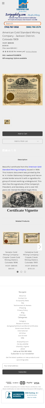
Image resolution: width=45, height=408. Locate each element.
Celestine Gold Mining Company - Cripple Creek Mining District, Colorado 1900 (31, 257)
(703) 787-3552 (11, 27)
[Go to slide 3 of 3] (25, 272)
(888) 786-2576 (33, 27)
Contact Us (22, 298)
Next (39, 246)
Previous (3, 246)
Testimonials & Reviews (22, 305)
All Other (22, 333)
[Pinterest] (15, 150)
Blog (22, 313)
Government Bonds (22, 328)
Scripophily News (22, 301)
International (23, 331)
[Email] (6, 150)
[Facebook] (3, 150)
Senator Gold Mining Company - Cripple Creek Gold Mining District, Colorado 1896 (11, 257)
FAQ (22, 303)
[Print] (9, 150)
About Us (22, 296)
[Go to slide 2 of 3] (21, 272)
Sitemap (22, 315)
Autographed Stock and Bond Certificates (22, 326)
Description (22, 160)
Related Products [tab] (22, 221)
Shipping (22, 308)
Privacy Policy (22, 310)
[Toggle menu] (3, 3)
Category (22, 321)
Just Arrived (22, 336)
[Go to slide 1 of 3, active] (17, 272)
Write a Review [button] (31, 52)
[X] (12, 150)
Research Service (22, 324)
